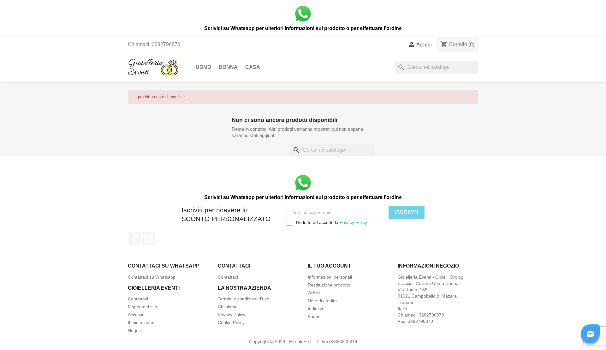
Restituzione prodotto (329, 284)
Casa (252, 67)
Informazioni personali (330, 277)
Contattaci (228, 277)
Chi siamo (228, 306)
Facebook (134, 238)
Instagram (148, 238)
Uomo (203, 67)
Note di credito (322, 300)
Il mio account (142, 322)
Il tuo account (329, 266)
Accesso (136, 314)
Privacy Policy (353, 222)
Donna (228, 67)
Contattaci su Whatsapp (151, 277)
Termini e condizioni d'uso (243, 298)
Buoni (313, 316)
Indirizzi (315, 308)
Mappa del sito (142, 306)
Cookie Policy (231, 322)
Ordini (314, 292)
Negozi (135, 330)
